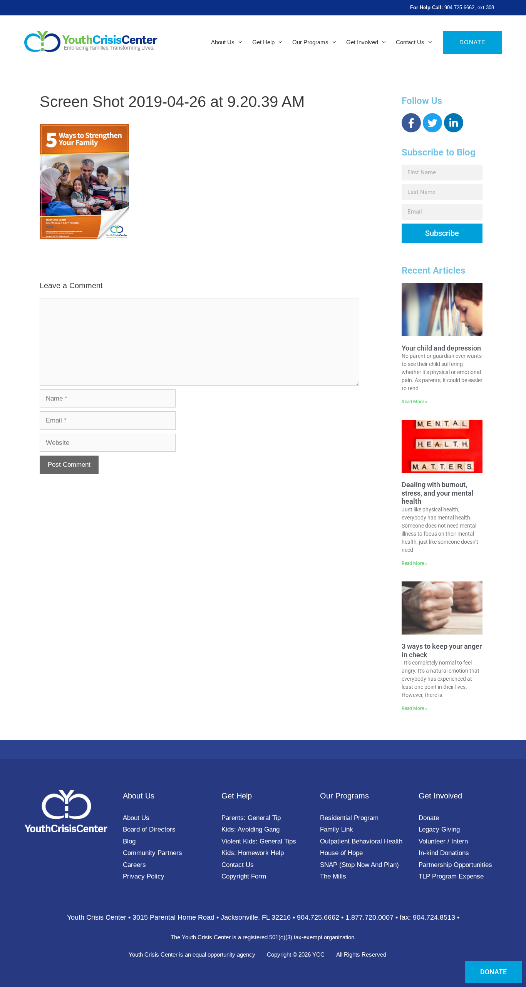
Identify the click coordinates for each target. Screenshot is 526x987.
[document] (263, 493)
